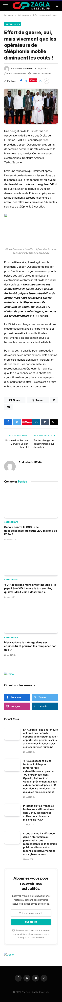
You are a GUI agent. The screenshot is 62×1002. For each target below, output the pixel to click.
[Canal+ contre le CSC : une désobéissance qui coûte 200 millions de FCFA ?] (31, 503)
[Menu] (5, 6)
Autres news (13, 24)
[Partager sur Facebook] (21, 81)
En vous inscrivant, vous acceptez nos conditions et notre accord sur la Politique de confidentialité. (31, 934)
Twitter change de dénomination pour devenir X (44, 444)
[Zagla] (31, 5)
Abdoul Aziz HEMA (24, 68)
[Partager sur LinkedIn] (40, 81)
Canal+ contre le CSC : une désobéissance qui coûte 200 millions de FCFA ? (30, 530)
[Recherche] (57, 6)
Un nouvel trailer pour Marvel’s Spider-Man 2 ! (17, 444)
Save (34, 80)
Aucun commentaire (16, 73)
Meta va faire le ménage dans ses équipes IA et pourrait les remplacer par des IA (30, 646)
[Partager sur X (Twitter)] (26, 81)
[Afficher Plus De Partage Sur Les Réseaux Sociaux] (46, 81)
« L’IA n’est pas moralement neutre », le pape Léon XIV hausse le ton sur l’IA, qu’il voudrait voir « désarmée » (30, 588)
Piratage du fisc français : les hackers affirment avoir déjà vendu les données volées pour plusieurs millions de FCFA (39, 812)
